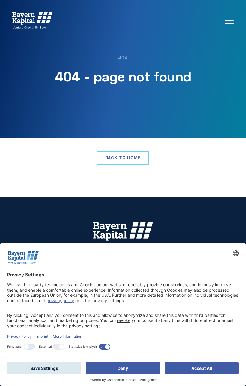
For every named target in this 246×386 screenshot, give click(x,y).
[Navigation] (229, 20)
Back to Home (123, 157)
